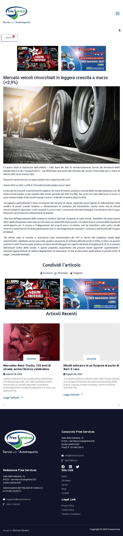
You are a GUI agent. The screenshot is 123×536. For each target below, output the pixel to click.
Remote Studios (21, 530)
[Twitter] (77, 466)
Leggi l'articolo (11, 397)
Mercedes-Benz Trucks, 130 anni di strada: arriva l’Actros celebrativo (27, 367)
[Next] (118, 405)
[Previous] (4, 405)
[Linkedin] (70, 466)
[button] (117, 13)
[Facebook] (63, 466)
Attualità (31, 358)
